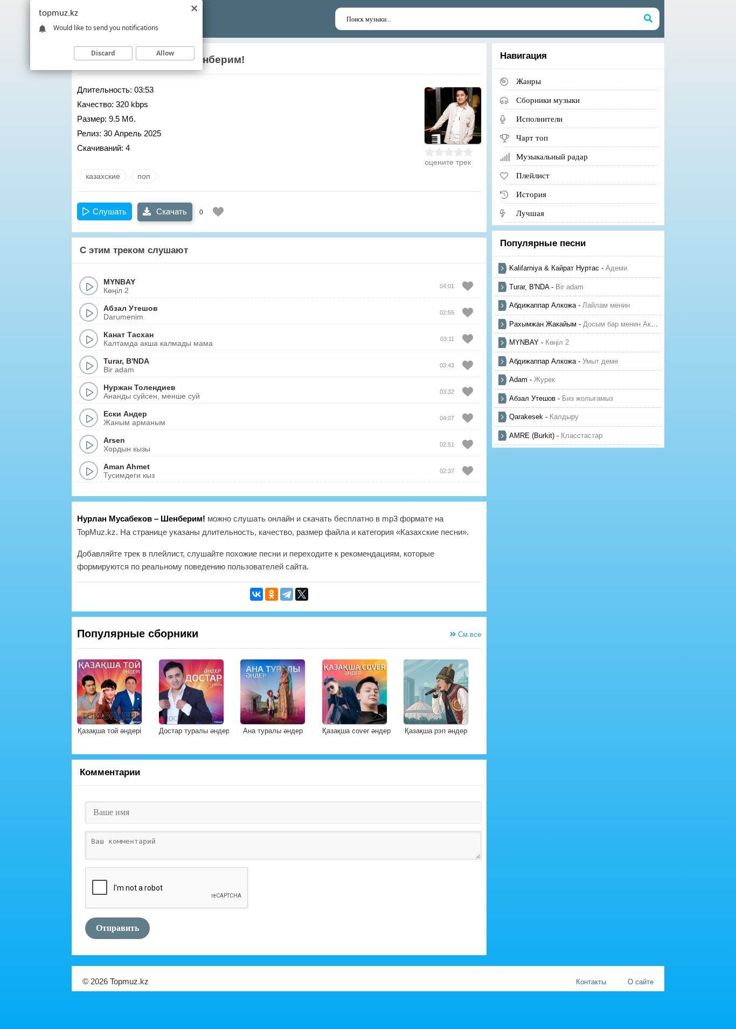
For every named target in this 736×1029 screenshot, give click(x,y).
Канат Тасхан (128, 334)
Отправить (117, 928)
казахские (103, 176)
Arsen (114, 440)
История (531, 194)
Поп (143, 176)
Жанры (528, 81)
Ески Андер (125, 413)
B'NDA (137, 361)
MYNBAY (119, 281)
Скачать (170, 211)
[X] (301, 594)
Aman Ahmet (126, 466)
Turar (112, 361)
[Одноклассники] (271, 594)
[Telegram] (286, 594)
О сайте (641, 982)
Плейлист (533, 175)
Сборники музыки (548, 100)
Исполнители (539, 119)
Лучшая (530, 213)
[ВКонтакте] (256, 594)
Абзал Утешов (130, 308)
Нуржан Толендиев (139, 387)
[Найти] (648, 19)
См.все (468, 634)
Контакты (591, 982)
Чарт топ (532, 138)
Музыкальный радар (552, 156)
